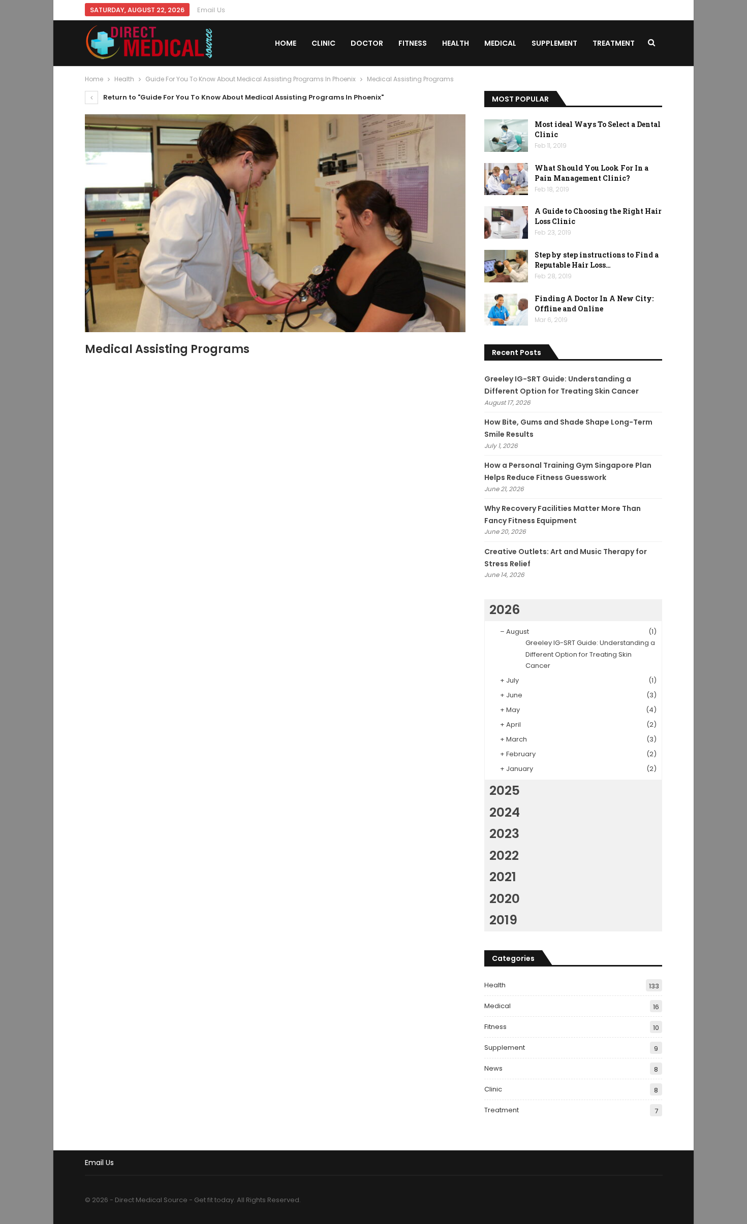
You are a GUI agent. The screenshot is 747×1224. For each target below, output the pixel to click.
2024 (504, 812)
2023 (504, 834)
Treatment (614, 43)
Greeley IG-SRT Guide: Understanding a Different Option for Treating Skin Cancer (590, 654)
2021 (502, 877)
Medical (500, 43)
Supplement (554, 43)
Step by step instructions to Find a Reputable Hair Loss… (597, 260)
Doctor (367, 43)
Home (285, 43)
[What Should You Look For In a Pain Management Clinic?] (506, 179)
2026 (504, 610)
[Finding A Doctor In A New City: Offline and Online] (506, 310)
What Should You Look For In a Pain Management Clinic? (591, 173)
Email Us (211, 10)
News (493, 1068)
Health (455, 43)
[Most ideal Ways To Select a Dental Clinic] (506, 135)
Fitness (412, 43)
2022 (504, 855)
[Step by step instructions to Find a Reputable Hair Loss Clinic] (506, 266)
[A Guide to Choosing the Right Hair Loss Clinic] (506, 222)
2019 (503, 920)
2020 (504, 899)
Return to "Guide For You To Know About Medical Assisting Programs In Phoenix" (243, 97)
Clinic (323, 43)
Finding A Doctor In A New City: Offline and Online (594, 303)
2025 (504, 790)
